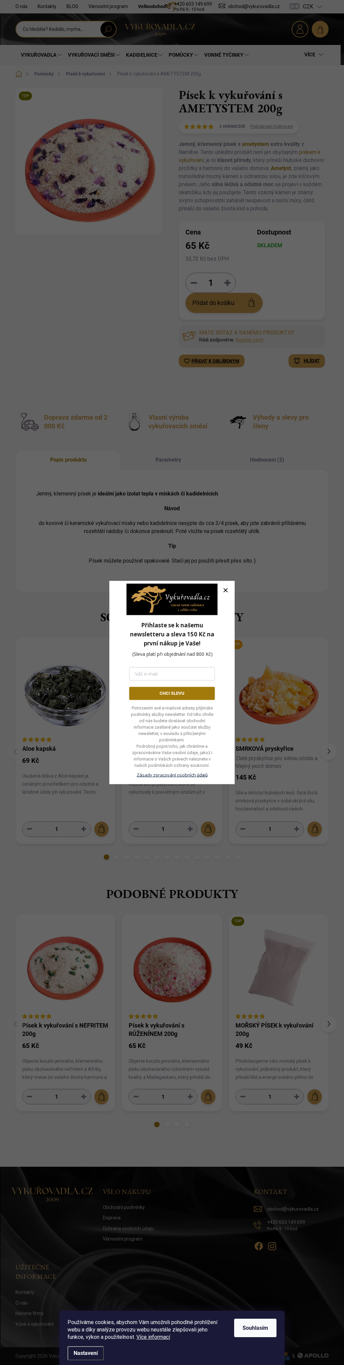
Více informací (153, 1337)
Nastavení (86, 1353)
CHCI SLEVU (172, 693)
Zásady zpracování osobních (172, 775)
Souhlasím (255, 1328)
